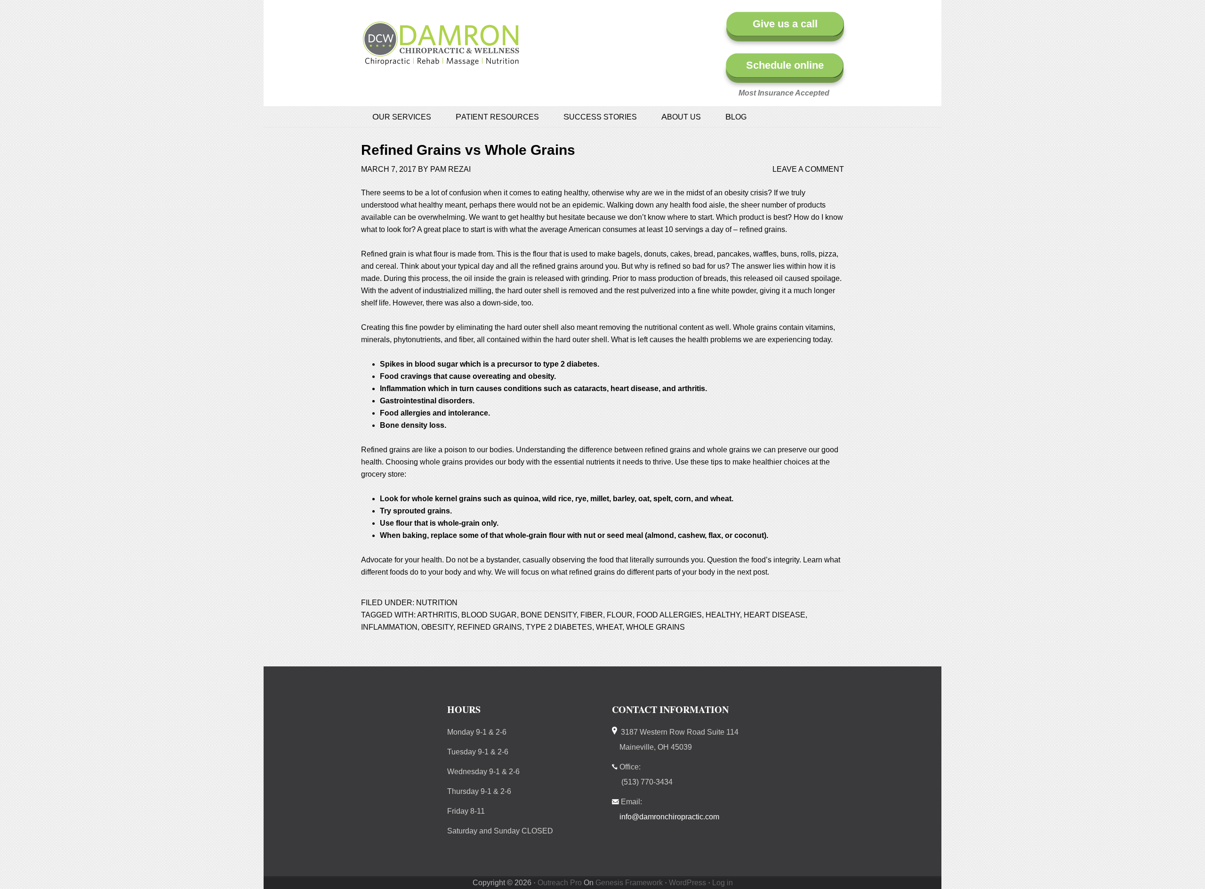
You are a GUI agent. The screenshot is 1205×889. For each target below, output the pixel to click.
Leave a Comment (808, 169)
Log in (722, 883)
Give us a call (785, 24)
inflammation (389, 627)
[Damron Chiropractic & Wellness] (441, 60)
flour (620, 615)
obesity (437, 627)
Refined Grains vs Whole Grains (468, 150)
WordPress (687, 883)
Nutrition (437, 603)
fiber (591, 615)
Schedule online (785, 65)
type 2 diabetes (559, 627)
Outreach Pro (560, 883)
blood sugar (489, 615)
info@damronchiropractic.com (669, 817)
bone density (549, 615)
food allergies (669, 615)
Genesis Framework (629, 883)
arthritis (437, 615)
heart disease (774, 615)
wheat (609, 627)
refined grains (489, 627)
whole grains (655, 627)
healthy (723, 615)
